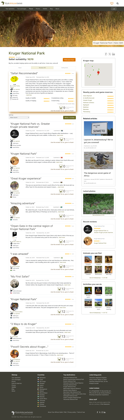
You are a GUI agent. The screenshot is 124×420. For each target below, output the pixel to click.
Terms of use (81, 412)
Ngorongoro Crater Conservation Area (74, 394)
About (57, 8)
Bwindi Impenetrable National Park (73, 379)
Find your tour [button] (69, 60)
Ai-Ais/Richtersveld (88, 98)
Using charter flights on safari (98, 379)
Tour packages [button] (21, 8)
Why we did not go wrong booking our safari (102, 393)
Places (14, 381)
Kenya (41, 387)
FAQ (65, 412)
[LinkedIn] (104, 412)
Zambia (41, 404)
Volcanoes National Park (70, 399)
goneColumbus (16, 266)
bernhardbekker (16, 359)
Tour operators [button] (10, 8)
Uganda (41, 402)
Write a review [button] (69, 117)
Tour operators (16, 377)
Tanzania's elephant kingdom (98, 377)
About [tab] (19, 67)
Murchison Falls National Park (72, 392)
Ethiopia (41, 383)
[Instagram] (102, 412)
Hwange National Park (70, 385)
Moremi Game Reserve (70, 390)
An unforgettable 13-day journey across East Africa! (104, 391)
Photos (38, 8)
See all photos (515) (98, 215)
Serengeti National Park (70, 395)
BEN (13, 289)
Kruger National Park (69, 386)
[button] (73, 73)
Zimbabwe (42, 406)
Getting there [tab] (64, 67)
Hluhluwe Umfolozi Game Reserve (73, 383)
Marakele (86, 109)
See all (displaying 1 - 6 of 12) (98, 312)
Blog (51, 8)
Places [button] (31, 8)
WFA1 (13, 139)
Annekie (14, 166)
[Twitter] (100, 412)
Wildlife (45, 8)
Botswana (42, 377)
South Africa (43, 398)
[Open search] (117, 3)
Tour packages (16, 379)
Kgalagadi (86, 105)
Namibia (42, 395)
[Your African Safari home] (27, 413)
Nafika (13, 216)
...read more (59, 135)
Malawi (41, 391)
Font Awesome (105, 404)
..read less (29, 95)
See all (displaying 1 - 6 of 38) (98, 277)
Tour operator (16, 89)
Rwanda (41, 396)
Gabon (41, 385)
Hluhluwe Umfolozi (88, 102)
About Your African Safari (55, 412)
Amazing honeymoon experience (99, 394)
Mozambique (43, 393)
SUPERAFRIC (15, 191)
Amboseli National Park (70, 377)
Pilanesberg (86, 111)
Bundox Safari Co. (16, 241)
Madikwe (86, 107)
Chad (41, 379)
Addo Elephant (87, 95)
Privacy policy (72, 412)
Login (113, 8)
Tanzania (42, 400)
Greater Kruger (87, 100)
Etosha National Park (69, 381)
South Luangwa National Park (72, 397)
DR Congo (42, 381)
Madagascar (43, 389)
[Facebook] (97, 412)
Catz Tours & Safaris (17, 311)
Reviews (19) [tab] (42, 67)
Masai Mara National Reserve (72, 388)
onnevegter (15, 336)
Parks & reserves (17, 383)
